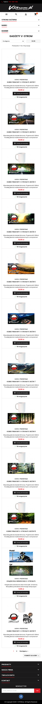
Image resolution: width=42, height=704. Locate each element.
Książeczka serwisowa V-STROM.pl (21, 581)
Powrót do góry (31, 656)
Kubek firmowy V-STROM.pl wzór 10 (21, 531)
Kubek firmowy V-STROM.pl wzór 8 (21, 431)
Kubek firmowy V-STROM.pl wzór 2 (21, 132)
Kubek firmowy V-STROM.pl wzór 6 (21, 332)
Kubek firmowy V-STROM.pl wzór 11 (21, 631)
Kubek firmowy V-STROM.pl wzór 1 (21, 82)
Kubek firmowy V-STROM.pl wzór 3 (21, 182)
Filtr (33, 41)
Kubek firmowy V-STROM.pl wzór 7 (21, 381)
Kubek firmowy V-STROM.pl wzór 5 (21, 282)
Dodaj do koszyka (21, 93)
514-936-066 (13, 2)
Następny (24, 651)
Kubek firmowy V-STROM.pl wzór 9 (21, 481)
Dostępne (13, 41)
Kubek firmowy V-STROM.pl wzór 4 (21, 232)
